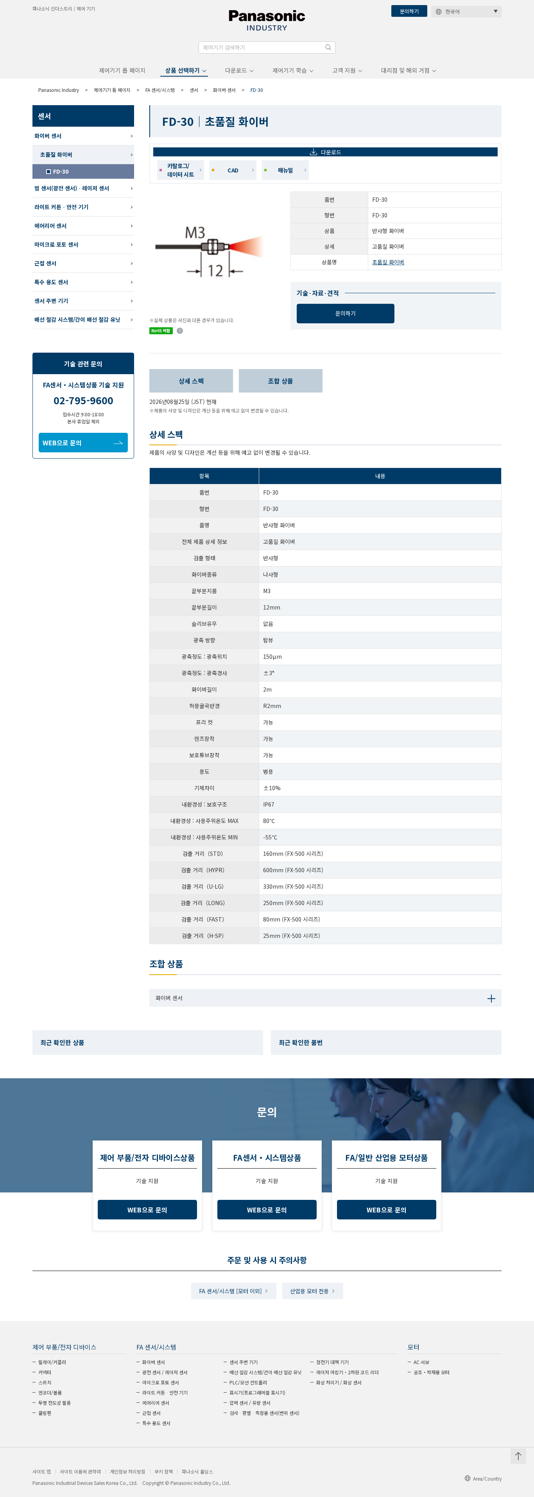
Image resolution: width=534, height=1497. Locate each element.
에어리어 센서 (50, 225)
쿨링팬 (44, 1412)
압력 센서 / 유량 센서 (250, 1402)
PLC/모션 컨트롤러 (248, 1382)
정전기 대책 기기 (332, 1362)
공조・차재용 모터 (432, 1372)
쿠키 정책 (163, 1471)
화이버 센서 (224, 89)
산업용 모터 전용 (309, 1291)
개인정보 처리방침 (127, 1471)
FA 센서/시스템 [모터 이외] (230, 1291)
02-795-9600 (83, 400)
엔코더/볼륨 (50, 1392)
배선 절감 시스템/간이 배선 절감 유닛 (77, 319)
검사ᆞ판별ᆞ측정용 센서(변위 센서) (264, 1412)
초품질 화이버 (388, 262)
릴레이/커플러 (52, 1362)
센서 (194, 89)
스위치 (44, 1382)
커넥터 (44, 1372)
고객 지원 (344, 70)
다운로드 (236, 70)
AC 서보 (421, 1362)
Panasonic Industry (58, 89)
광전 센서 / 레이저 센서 (165, 1372)
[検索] (328, 47)
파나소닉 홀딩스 (197, 1471)
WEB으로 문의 (62, 442)
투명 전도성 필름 (54, 1402)
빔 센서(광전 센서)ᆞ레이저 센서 (71, 188)
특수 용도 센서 (51, 282)
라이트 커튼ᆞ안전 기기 (61, 207)
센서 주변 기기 (51, 301)
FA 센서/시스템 (160, 89)
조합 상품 (280, 380)
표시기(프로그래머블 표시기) (257, 1392)
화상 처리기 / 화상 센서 (339, 1382)
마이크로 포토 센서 (56, 244)
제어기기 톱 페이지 (122, 70)
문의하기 (409, 11)
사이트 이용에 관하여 (80, 1471)
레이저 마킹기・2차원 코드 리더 (347, 1372)
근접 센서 (45, 263)
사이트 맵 (41, 1471)
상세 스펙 (191, 380)
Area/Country (487, 1478)
